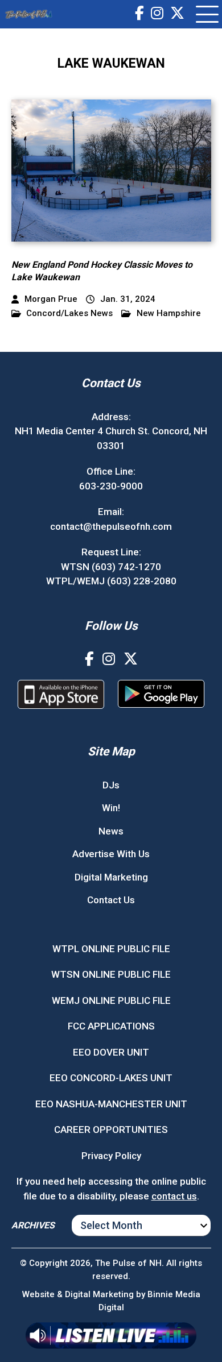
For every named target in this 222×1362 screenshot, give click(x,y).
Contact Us (111, 900)
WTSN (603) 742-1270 (111, 566)
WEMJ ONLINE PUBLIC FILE (111, 1000)
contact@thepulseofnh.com (111, 526)
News (111, 831)
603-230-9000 (111, 486)
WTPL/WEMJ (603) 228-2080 (111, 581)
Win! (111, 807)
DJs (111, 785)
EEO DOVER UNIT (111, 1052)
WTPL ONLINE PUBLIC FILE (111, 948)
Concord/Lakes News (69, 313)
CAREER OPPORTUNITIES (111, 1129)
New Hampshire (169, 313)
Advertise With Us (111, 853)
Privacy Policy (111, 1155)
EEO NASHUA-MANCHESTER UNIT (111, 1104)
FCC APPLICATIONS (111, 1026)
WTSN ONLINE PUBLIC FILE (111, 974)
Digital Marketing (111, 877)
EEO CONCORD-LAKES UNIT (111, 1077)
